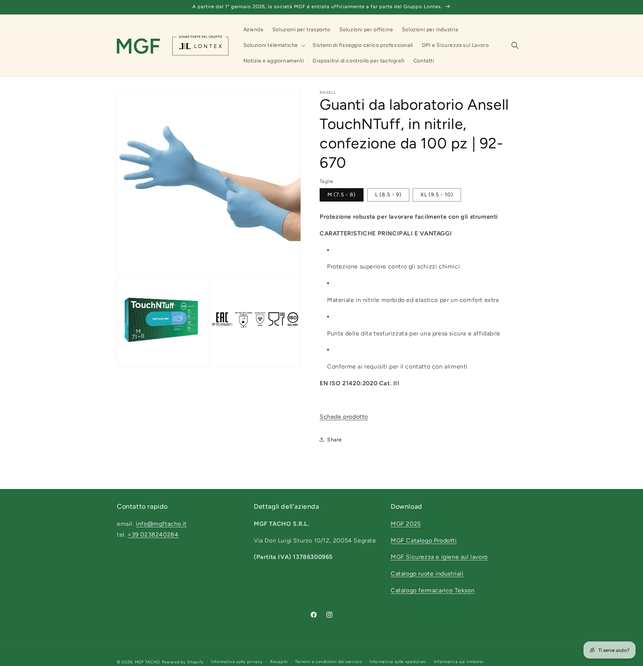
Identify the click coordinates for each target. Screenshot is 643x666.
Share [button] (334, 440)
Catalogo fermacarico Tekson (432, 590)
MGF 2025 (406, 523)
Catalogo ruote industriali (427, 573)
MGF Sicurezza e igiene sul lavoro (439, 556)
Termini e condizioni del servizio (328, 661)
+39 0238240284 (153, 534)
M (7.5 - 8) (341, 195)
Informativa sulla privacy (237, 661)
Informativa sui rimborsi (459, 661)
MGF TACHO (147, 662)
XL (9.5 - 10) (436, 195)
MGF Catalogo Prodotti (424, 540)
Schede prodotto (344, 416)
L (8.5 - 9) (388, 195)
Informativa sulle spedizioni (397, 661)
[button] (273, 45)
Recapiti (279, 661)
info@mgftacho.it (161, 523)
